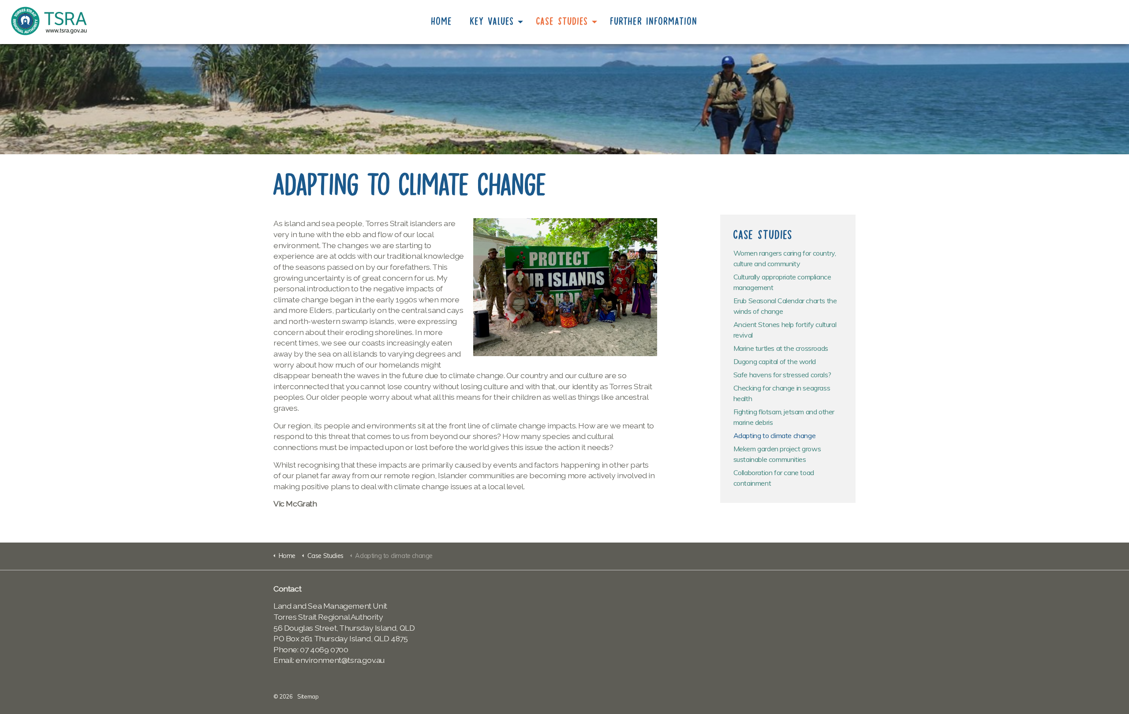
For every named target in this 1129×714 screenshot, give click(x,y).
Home (441, 21)
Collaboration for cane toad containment (773, 477)
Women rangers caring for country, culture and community (784, 258)
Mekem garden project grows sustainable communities (777, 454)
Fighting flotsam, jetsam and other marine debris (783, 417)
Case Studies (562, 21)
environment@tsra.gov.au (340, 660)
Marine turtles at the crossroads (780, 348)
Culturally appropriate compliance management (782, 282)
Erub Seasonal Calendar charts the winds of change (785, 306)
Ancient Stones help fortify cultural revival (785, 329)
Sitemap (307, 696)
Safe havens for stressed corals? (782, 374)
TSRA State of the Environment (49, 21)
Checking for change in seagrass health (781, 393)
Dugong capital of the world (774, 361)
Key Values (492, 21)
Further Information (654, 21)
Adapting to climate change (774, 435)
